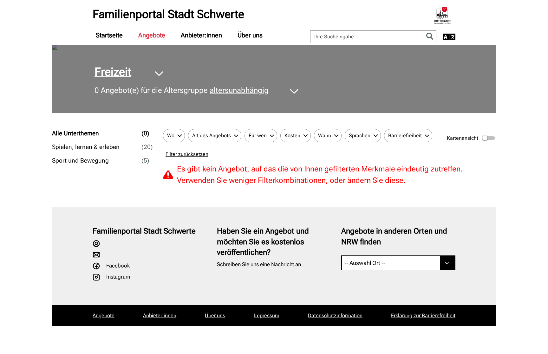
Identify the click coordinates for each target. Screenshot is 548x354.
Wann (324, 135)
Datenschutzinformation (335, 315)
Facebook (118, 265)
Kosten (292, 135)
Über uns (250, 35)
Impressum (266, 315)
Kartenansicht (462, 138)
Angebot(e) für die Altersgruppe (182, 90)
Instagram (118, 277)
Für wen (258, 135)
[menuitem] (109, 35)
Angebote (151, 35)
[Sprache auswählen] (449, 36)
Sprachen (359, 135)
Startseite (109, 35)
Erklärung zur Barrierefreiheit (423, 315)
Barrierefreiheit (405, 135)
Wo (170, 135)
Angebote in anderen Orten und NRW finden (394, 236)
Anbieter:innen (201, 35)
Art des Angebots (211, 135)
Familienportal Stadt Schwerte (168, 14)
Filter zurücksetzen (187, 154)
